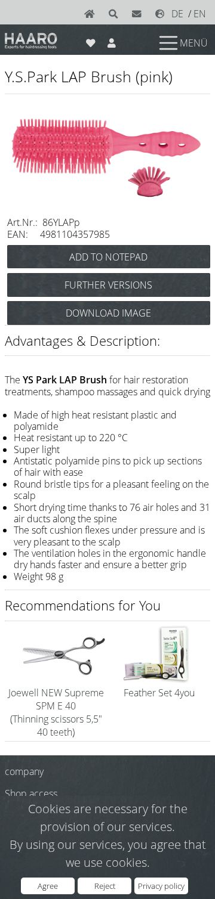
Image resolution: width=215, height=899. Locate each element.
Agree (48, 886)
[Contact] (139, 13)
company (24, 771)
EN (200, 13)
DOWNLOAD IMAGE (108, 313)
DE (177, 13)
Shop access (31, 793)
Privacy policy (161, 886)
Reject (104, 886)
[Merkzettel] (90, 40)
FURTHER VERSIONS (108, 285)
